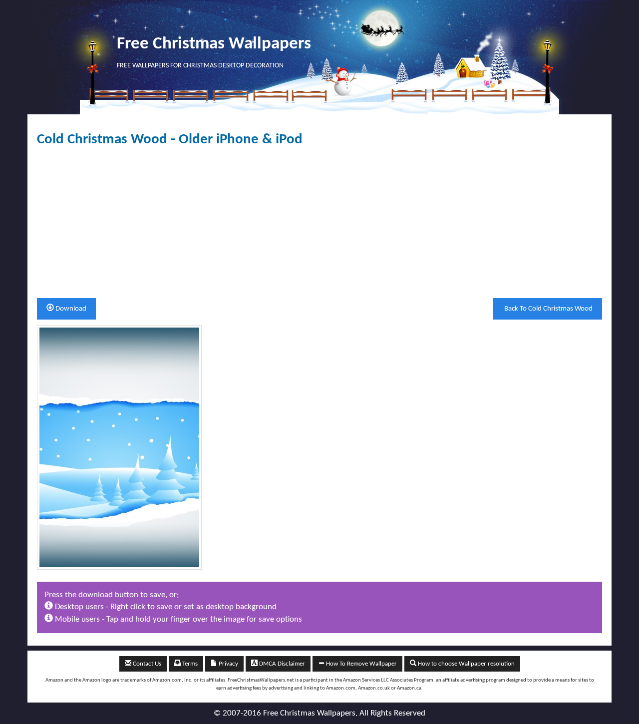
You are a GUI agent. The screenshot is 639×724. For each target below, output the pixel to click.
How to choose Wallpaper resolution (465, 664)
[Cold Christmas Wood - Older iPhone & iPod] (119, 447)
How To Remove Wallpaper (360, 664)
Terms (189, 664)
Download (70, 309)
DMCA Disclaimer (281, 664)
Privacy (227, 664)
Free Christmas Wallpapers (214, 44)
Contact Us (146, 664)
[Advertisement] (319, 223)
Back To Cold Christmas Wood (548, 309)
